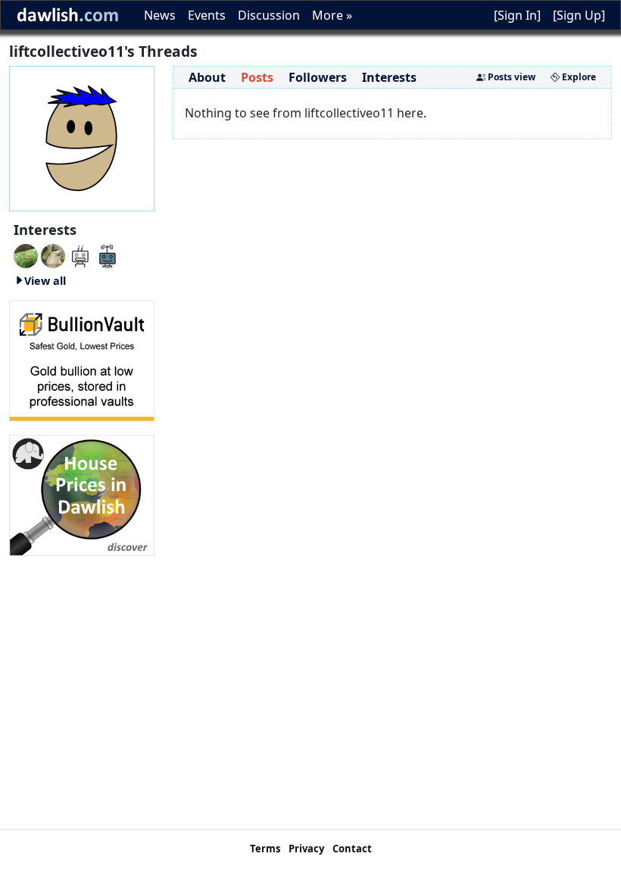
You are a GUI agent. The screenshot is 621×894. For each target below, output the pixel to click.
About (207, 77)
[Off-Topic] (53, 254)
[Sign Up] (579, 15)
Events (207, 15)
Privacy (306, 848)
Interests (389, 77)
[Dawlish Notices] (80, 254)
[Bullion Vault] (81, 359)
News (160, 15)
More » (332, 15)
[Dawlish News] (107, 254)
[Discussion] (26, 254)
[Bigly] (81, 494)
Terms (265, 848)
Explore (578, 76)
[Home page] (82, 137)
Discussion (269, 15)
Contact (352, 848)
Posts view (510, 76)
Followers (318, 77)
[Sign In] (517, 15)
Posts (257, 77)
